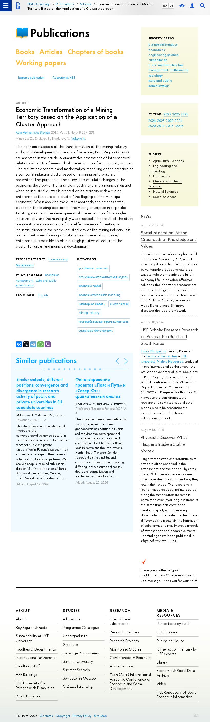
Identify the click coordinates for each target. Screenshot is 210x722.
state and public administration (160, 83)
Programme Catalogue (81, 627)
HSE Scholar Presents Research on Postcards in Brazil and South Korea (169, 336)
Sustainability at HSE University (32, 638)
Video (161, 683)
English (43, 295)
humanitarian (157, 59)
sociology (155, 75)
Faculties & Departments (36, 649)
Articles (50, 51)
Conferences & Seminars (130, 657)
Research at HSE (64, 78)
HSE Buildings (26, 674)
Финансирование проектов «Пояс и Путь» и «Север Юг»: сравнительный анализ (100, 388)
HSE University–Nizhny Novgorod (164, 359)
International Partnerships (36, 657)
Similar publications (46, 360)
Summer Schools (76, 669)
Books (25, 51)
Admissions (71, 619)
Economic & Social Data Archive (176, 673)
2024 (152, 120)
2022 (169, 120)
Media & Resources (169, 613)
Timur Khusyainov (153, 351)
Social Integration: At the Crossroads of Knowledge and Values (169, 239)
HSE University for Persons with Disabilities (35, 685)
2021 (178, 120)
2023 (161, 120)
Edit (196, 714)
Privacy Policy (82, 716)
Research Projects (124, 640)
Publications (59, 33)
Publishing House (170, 640)
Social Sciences (164, 196)
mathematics (179, 70)
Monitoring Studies (125, 649)
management (158, 70)
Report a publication (31, 78)
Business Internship (78, 686)
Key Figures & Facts (31, 627)
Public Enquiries (28, 696)
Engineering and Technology (162, 168)
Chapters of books (95, 51)
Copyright (62, 716)
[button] (43, 369)
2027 (167, 114)
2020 (152, 125)
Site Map (100, 716)
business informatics (162, 44)
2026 (176, 114)
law (180, 65)
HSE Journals (167, 632)
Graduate (70, 644)
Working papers (41, 62)
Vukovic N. (78, 139)
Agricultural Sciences (168, 160)
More (179, 125)
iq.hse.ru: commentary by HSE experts (177, 651)
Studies (71, 610)
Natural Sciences (165, 191)
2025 (184, 114)
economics (156, 49)
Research (120, 610)
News (146, 216)
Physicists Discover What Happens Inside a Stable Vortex (164, 444)
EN (171, 5)
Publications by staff (173, 623)
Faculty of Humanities (161, 356)
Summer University (78, 661)
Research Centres (124, 632)
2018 (169, 125)
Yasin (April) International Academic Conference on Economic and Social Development (130, 681)
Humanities (161, 176)
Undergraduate (75, 635)
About (23, 610)
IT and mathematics (162, 65)
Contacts (46, 716)
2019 (161, 125)
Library (162, 662)
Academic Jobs (121, 666)
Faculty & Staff (28, 666)
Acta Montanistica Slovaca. (33, 132)
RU (165, 5)
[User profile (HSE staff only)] (192, 5)
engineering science (163, 54)
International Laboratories (120, 621)
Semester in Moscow (80, 678)
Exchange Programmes (81, 653)
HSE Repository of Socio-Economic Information (177, 694)
